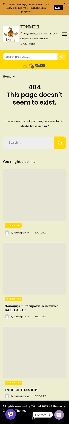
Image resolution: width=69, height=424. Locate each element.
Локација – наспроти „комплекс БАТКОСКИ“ (31, 308)
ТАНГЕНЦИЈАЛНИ (21, 389)
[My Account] (25, 65)
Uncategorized (13, 225)
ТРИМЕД (29, 27)
